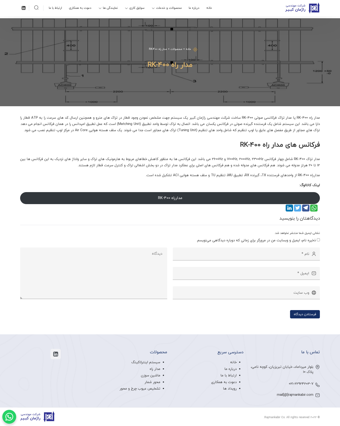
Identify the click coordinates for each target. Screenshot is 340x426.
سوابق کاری (137, 8)
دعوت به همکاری (80, 8)
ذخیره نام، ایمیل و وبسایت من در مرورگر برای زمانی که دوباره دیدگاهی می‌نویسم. (256, 240)
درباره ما (194, 8)
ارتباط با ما (55, 8)
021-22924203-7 (301, 383)
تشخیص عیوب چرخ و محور (140, 388)
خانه (209, 8)
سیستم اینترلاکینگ (145, 362)
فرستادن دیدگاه (305, 314)
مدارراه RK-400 (170, 198)
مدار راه (155, 369)
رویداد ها (230, 388)
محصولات (176, 49)
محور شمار (152, 382)
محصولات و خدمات (169, 8)
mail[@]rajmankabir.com (295, 395)
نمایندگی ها (110, 8)
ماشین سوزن (150, 375)
